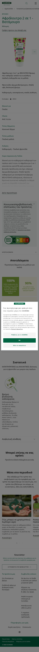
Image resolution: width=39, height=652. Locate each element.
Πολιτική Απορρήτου (17, 329)
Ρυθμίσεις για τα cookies (19, 335)
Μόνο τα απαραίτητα (19, 345)
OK (19, 340)
